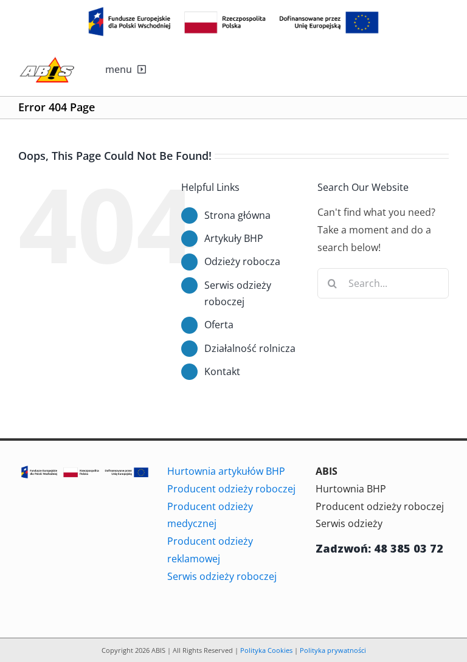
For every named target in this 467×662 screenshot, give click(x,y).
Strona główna (237, 215)
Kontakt (222, 371)
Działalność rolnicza (250, 348)
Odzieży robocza (242, 261)
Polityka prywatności (333, 650)
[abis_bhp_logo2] (46, 60)
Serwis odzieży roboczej (222, 576)
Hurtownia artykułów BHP (226, 471)
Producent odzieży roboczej (231, 488)
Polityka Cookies (266, 650)
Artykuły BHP (233, 238)
